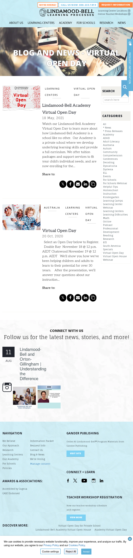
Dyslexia (108, 169)
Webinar (108, 259)
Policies (7, 468)
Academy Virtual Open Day (111, 529)
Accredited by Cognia (14, 488)
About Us (16, 23)
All (104, 124)
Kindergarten (111, 197)
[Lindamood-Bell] (66, 13)
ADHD (106, 138)
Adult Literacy (111, 141)
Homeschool (110, 190)
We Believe (8, 441)
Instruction (110, 193)
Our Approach (10, 445)
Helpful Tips (110, 186)
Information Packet (42, 441)
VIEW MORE (76, 517)
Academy (65, 23)
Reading (108, 235)
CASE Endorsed (11, 493)
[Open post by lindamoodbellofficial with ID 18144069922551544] (49, 397)
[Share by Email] (77, 184)
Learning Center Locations (112, 10)
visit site (75, 453)
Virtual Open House (115, 256)
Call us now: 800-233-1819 (78, 4)
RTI (105, 242)
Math (106, 218)
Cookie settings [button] (50, 551)
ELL (105, 172)
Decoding (108, 162)
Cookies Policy (77, 545)
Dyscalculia (110, 165)
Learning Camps (113, 200)
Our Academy (10, 459)
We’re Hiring (37, 459)
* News (107, 127)
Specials (108, 249)
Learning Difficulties (115, 214)
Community (110, 152)
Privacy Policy (51, 545)
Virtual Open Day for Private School (79, 525)
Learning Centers (41, 23)
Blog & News (37, 454)
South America (112, 245)
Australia (108, 145)
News (122, 23)
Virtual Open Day (59, 230)
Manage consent (40, 463)
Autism (107, 148)
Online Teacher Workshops (112, 14)
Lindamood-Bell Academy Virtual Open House (63, 529)
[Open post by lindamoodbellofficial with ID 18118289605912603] (24, 397)
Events (107, 176)
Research (106, 23)
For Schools (86, 23)
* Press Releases (113, 131)
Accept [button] (86, 551)
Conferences (110, 159)
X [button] (130, 538)
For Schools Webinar (115, 183)
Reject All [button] (71, 551)
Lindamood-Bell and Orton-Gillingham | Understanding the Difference (33, 363)
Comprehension (112, 155)
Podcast (107, 225)
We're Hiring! (47, 4)
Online (107, 221)
